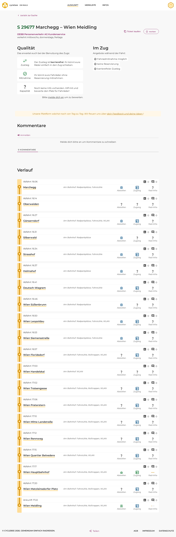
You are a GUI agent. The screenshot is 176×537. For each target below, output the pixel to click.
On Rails (24, 5)
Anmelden (25, 135)
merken (152, 31)
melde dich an (56, 97)
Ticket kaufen (134, 31)
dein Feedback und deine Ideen (125, 113)
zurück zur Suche (29, 15)
